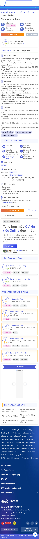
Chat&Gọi (33, 34)
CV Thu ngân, (14, 455)
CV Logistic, (15, 458)
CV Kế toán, (19, 439)
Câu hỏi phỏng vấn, (7, 439)
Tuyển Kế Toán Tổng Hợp (19, 353)
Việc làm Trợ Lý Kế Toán (10, 416)
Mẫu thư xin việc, (6, 436)
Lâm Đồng (13, 172)
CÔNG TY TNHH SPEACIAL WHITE (20, 301)
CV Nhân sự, (10, 442)
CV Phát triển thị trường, (28, 452)
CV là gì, (30, 436)
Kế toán (4, 165)
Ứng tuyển (14, 34)
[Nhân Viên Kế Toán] (5, 300)
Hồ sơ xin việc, (6, 430)
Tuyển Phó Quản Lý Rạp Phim (20, 279)
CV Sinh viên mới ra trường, (10, 449)
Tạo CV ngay (9, 246)
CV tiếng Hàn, (5, 433)
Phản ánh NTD (10, 215)
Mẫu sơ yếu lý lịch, (20, 436)
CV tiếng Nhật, (16, 433)
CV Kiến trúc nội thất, (28, 449)
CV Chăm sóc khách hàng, (10, 452)
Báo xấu (29, 215)
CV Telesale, (24, 455)
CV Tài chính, (5, 458)
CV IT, (3, 442)
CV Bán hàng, (20, 442)
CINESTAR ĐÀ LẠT (16, 41)
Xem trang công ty (16, 44)
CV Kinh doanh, (30, 439)
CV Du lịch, (4, 455)
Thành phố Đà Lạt (16, 175)
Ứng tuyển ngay (6, 202)
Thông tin (5, 51)
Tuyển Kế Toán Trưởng (18, 266)
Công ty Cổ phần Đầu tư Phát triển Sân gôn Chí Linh (22, 315)
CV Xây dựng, (5, 445)
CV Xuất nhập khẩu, (26, 445)
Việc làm (16, 51)
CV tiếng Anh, (16, 430)
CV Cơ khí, (14, 445)
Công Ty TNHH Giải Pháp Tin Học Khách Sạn (22, 328)
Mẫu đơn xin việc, (29, 433)
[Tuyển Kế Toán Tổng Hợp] (5, 354)
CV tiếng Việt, (27, 430)
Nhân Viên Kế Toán (16, 299)
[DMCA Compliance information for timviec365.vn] (14, 523)
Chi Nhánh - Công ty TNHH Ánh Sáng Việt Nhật (22, 341)
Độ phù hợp (26, 51)
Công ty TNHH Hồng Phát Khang (20, 355)
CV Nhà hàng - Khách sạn (29, 458)
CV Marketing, (31, 442)
